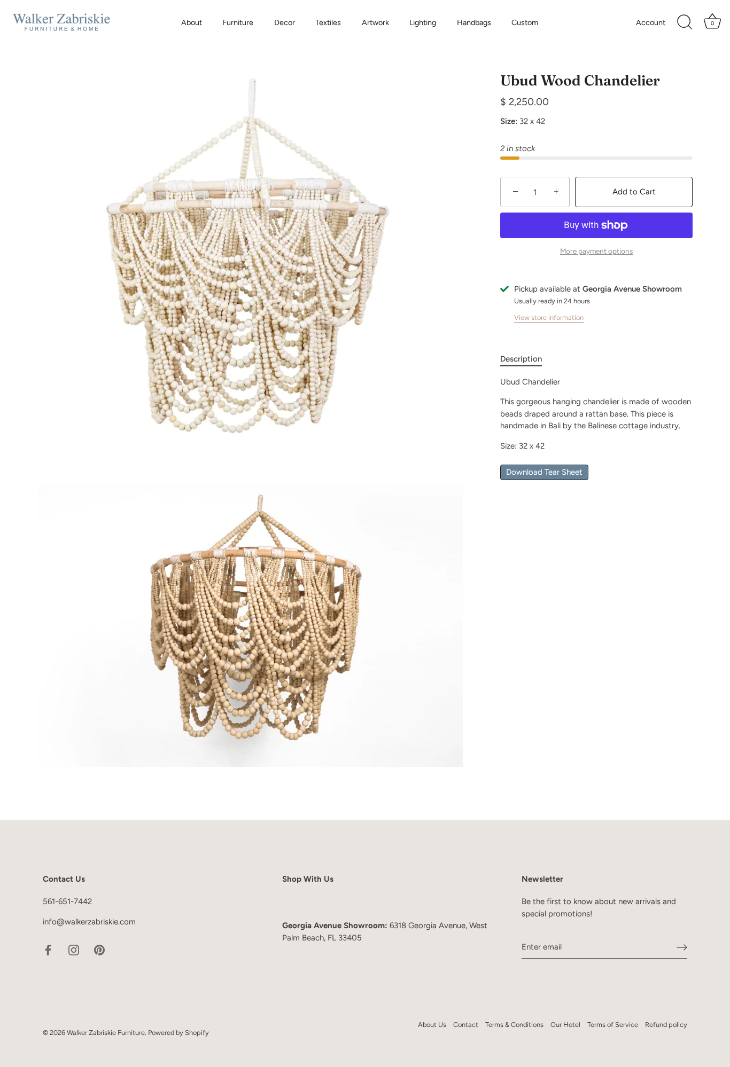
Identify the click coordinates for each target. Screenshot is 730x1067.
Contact (465, 1025)
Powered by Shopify (178, 1033)
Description (521, 359)
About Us (432, 1025)
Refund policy (666, 1025)
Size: (508, 122)
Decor (284, 22)
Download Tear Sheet (544, 472)
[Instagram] (73, 949)
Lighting (422, 22)
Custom (524, 22)
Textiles (328, 22)
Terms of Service (612, 1025)
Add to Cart (634, 192)
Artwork (375, 22)
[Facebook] (48, 949)
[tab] (526, 360)
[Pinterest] (99, 949)
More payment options (596, 251)
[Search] (684, 22)
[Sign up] (682, 947)
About (191, 22)
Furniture (237, 22)
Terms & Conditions (514, 1025)
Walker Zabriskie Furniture (106, 1033)
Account (650, 22)
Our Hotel (565, 1025)
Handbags (474, 22)
